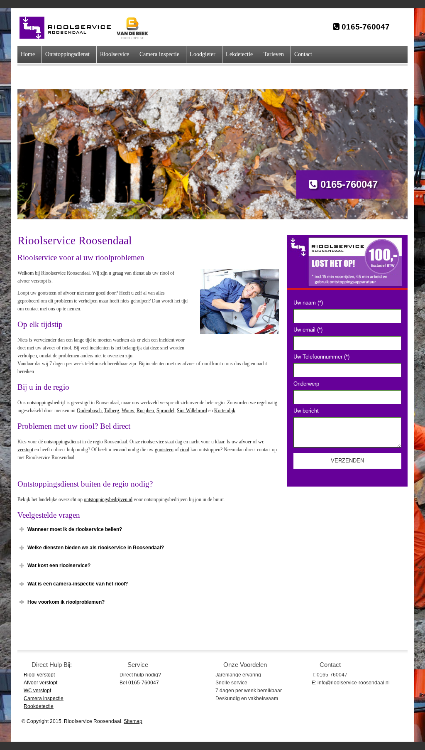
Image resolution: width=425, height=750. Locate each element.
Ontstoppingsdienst (67, 54)
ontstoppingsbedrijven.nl (108, 499)
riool (184, 449)
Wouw (128, 410)
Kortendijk (224, 410)
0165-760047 (365, 26)
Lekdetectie (239, 54)
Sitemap (133, 721)
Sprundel (165, 410)
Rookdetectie (39, 706)
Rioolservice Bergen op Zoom (70, 28)
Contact (303, 54)
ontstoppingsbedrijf (46, 403)
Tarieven (274, 54)
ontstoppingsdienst (62, 442)
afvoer (245, 442)
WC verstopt (37, 690)
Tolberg (111, 410)
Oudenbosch (89, 410)
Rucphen (145, 410)
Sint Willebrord (192, 410)
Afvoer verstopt (40, 683)
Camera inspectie (159, 54)
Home (28, 54)
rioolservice (152, 442)
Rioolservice (114, 54)
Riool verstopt (39, 675)
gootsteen (164, 449)
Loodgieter (202, 54)
